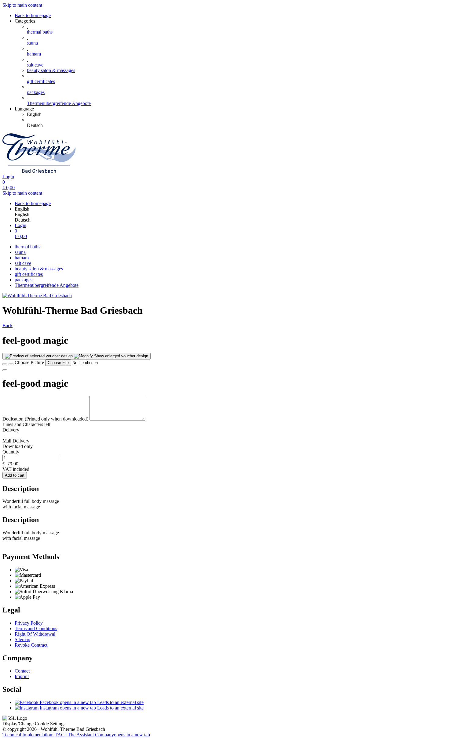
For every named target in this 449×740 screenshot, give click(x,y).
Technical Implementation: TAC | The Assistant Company (76, 734)
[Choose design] (11, 364)
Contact (22, 670)
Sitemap (22, 639)
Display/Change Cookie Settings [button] (33, 723)
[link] (237, 114)
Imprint (22, 676)
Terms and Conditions (36, 628)
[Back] (4, 364)
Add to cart (14, 475)
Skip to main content (22, 5)
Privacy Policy (29, 623)
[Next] (4, 370)
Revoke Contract (31, 645)
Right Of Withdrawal (35, 634)
